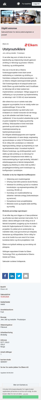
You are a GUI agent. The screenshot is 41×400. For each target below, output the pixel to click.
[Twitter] (19, 276)
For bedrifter (26, 4)
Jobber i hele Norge (13, 4)
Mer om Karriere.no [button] (20, 385)
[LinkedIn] (12, 276)
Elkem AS (4, 289)
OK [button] (20, 397)
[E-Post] (26, 276)
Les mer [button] (25, 394)
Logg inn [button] (36, 4)
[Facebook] (5, 276)
